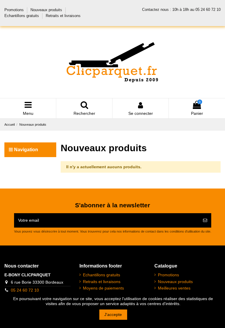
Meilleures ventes (174, 288)
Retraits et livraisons (63, 16)
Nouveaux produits (46, 10)
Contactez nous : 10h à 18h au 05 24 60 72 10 (181, 9)
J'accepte (113, 314)
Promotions (14, 10)
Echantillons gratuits (22, 16)
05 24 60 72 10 (25, 290)
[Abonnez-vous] (205, 220)
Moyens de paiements (103, 288)
